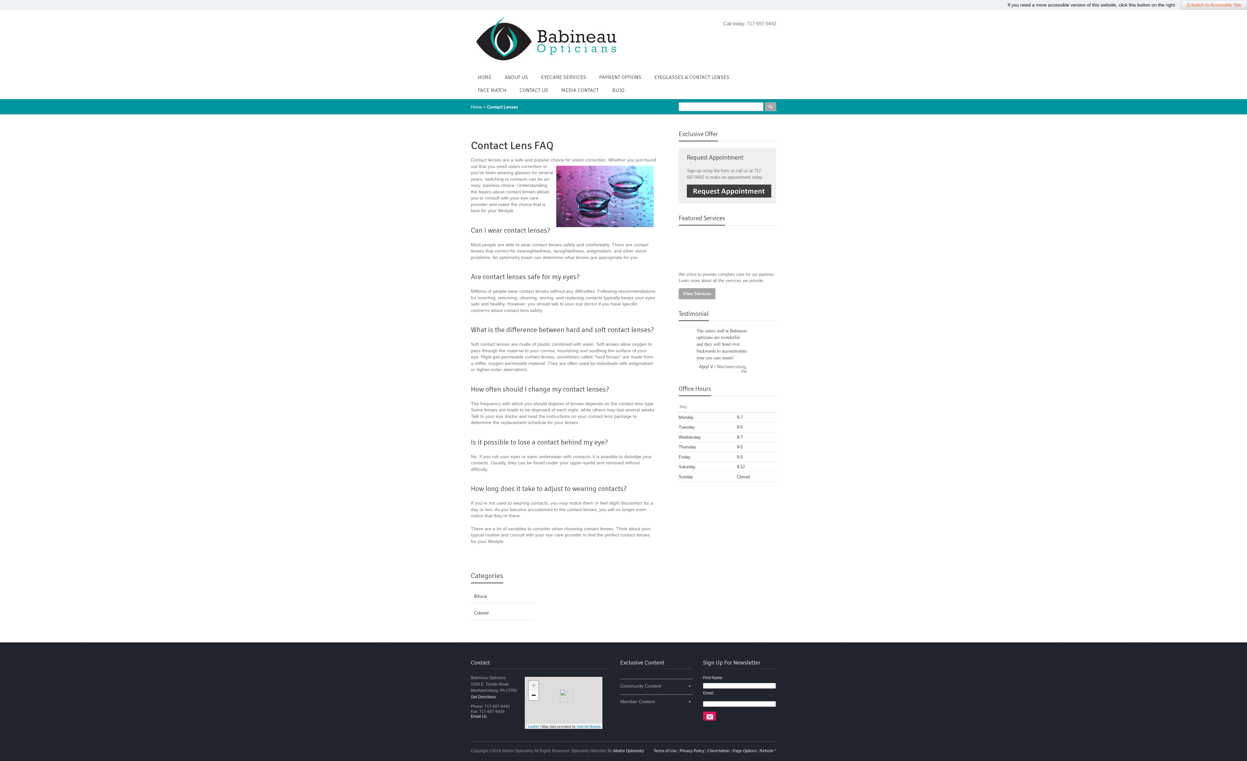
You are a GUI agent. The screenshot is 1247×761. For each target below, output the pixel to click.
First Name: (713, 678)
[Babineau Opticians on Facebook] (754, 36)
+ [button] (534, 685)
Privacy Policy (692, 751)
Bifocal (480, 596)
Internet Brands (589, 726)
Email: (708, 693)
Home (476, 107)
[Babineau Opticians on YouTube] (763, 36)
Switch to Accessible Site (1216, 4)
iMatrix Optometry (628, 751)
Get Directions (483, 697)
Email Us (479, 716)
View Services (697, 293)
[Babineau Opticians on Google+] (772, 36)
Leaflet (533, 726)
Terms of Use (665, 751)
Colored (481, 613)
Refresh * (768, 751)
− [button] (534, 695)
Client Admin (718, 751)
